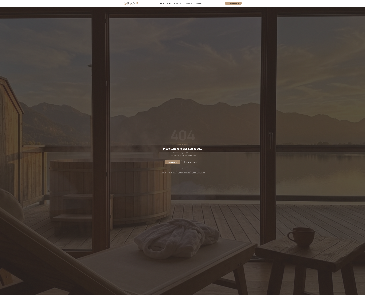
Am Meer (173, 172)
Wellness (199, 3)
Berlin (195, 172)
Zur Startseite (173, 162)
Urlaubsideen (188, 3)
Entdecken (177, 3)
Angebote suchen (165, 3)
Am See (164, 172)
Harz (203, 172)
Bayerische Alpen (185, 172)
